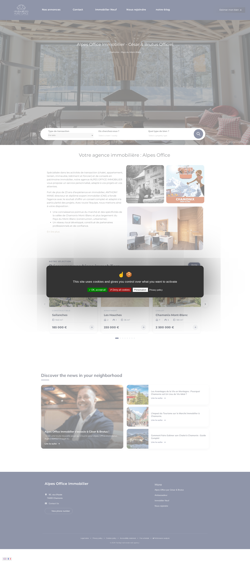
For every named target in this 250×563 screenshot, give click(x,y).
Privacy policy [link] (156, 289)
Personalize (140, 289)
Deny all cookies (121, 289)
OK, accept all (98, 289)
